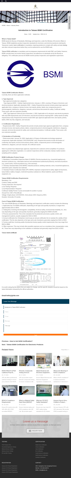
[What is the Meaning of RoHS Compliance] (61, 361)
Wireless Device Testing (7, 451)
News (8, 25)
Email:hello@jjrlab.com (10, 295)
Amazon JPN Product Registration (10, 472)
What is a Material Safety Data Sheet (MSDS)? (26, 401)
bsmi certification (19, 45)
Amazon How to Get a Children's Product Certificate (60, 401)
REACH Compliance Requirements (8, 401)
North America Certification (42, 455)
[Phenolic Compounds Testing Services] (27, 361)
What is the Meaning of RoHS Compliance (61, 371)
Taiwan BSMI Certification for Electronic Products (25, 344)
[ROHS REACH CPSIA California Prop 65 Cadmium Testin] (9, 361)
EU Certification (39, 451)
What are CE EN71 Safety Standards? (42, 401)
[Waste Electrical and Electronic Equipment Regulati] (44, 361)
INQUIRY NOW (37, 431)
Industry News (15, 25)
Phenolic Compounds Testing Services (25, 371)
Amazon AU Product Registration (9, 470)
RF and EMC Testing (7, 453)
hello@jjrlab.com (43, 470)
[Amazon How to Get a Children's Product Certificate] (61, 390)
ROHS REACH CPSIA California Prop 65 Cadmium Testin (9, 371)
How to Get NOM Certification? (21, 341)
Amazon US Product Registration (9, 468)
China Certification (40, 447)
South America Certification (42, 453)
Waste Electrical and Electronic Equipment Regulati (42, 371)
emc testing (63, 45)
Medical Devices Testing (7, 449)
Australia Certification (41, 457)
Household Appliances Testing (9, 447)
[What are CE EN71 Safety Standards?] (44, 390)
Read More (65, 349)
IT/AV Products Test (6, 444)
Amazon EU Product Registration (9, 466)
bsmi (13, 39)
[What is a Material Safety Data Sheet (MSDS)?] (27, 390)
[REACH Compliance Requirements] (9, 390)
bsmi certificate (12, 232)
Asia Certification (39, 449)
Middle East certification (41, 444)
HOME (3, 25)
